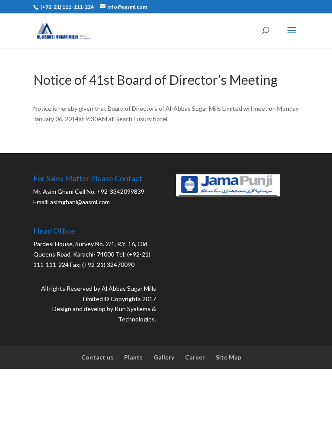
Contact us (97, 357)
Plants (133, 357)
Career (195, 357)
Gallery (163, 357)
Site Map (228, 357)
